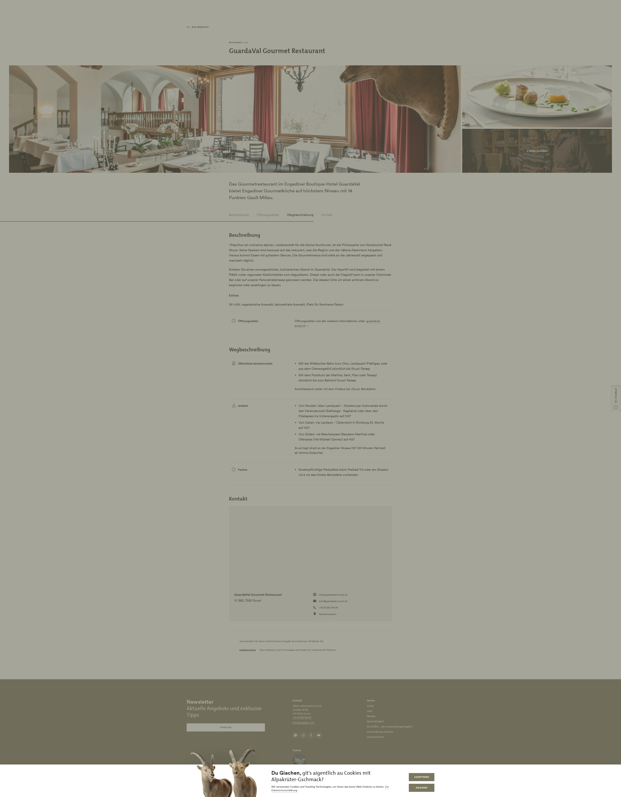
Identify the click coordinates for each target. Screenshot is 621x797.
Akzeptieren (421, 777)
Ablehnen (421, 787)
